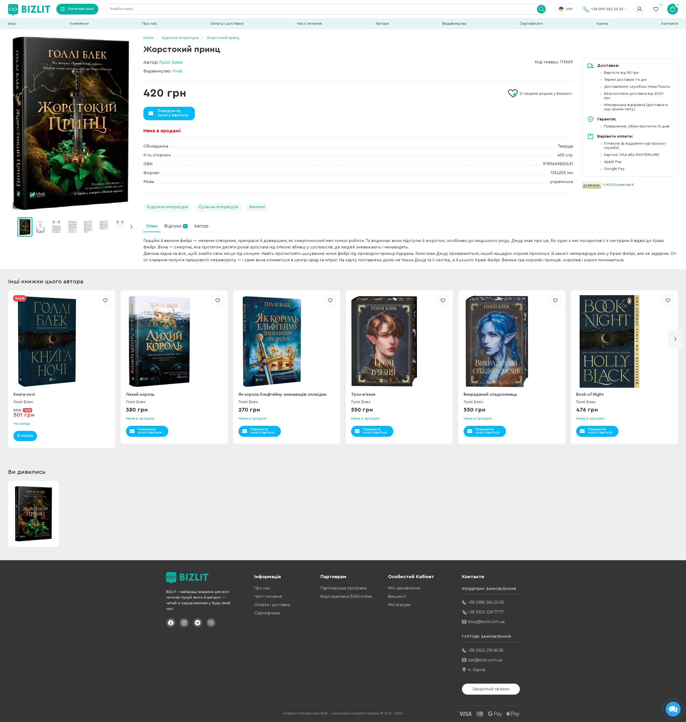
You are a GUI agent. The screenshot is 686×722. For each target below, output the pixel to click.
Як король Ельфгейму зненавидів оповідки (282, 394)
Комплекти (79, 23)
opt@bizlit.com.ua (485, 660)
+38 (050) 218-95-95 (486, 650)
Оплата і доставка (226, 23)
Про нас (149, 23)
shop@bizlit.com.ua (486, 621)
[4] (88, 226)
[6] (120, 226)
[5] (104, 226)
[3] (72, 226)
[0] (25, 227)
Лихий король (140, 394)
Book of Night (590, 394)
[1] (41, 226)
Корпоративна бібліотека (346, 596)
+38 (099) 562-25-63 (486, 602)
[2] (56, 226)
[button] (131, 227)
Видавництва (454, 23)
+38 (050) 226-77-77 (486, 612)
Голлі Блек (171, 62)
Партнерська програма (343, 588)
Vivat (177, 71)
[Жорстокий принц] (71, 123)
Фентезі (257, 207)
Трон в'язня (363, 394)
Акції (12, 23)
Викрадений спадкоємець (490, 394)
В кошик (25, 436)
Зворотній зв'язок (491, 688)
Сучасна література (218, 207)
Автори (382, 23)
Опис (152, 225)
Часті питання (309, 23)
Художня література (167, 207)
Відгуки (175, 225)
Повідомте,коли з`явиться (173, 113)
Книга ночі (24, 394)
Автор (201, 225)
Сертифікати (531, 23)
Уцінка (602, 23)
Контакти (669, 23)
